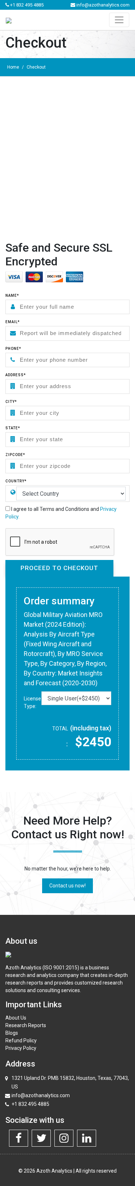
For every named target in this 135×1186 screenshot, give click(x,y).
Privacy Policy (20, 1048)
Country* (16, 481)
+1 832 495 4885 (26, 5)
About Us (15, 1018)
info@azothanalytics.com (102, 5)
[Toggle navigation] (119, 20)
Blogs (11, 1033)
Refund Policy (21, 1040)
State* (12, 428)
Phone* (13, 349)
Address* (15, 375)
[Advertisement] (67, 148)
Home (13, 67)
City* (11, 402)
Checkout (36, 67)
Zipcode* (15, 455)
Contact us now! (67, 886)
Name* (12, 295)
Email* (12, 322)
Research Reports (25, 1025)
